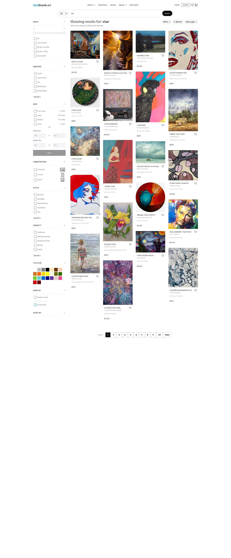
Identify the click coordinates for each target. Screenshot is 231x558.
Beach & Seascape (43, 237)
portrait (40, 175)
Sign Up (186, 5)
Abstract (40, 195)
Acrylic (39, 73)
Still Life (40, 245)
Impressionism (42, 203)
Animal (39, 250)
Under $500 (41, 56)
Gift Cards (134, 5)
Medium (40, 120)
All (38, 39)
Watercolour (41, 86)
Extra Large (41, 111)
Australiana (41, 208)
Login (177, 5)
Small (39, 124)
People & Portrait (43, 241)
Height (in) (37, 140)
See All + (37, 97)
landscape (41, 170)
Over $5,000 (42, 43)
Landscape (41, 232)
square (39, 180)
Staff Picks (102, 5)
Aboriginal (41, 199)
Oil (38, 82)
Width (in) (37, 131)
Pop (38, 212)
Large (39, 115)
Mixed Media (42, 91)
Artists (113, 5)
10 (159, 334)
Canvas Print (41, 78)
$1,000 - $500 (42, 52)
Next (167, 334)
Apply (49, 153)
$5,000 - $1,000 (43, 47)
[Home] (42, 5)
